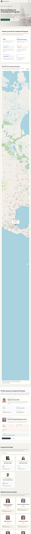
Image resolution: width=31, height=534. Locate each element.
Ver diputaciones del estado (6, 438)
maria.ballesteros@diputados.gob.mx (9, 435)
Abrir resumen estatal (20, 412)
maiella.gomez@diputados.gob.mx (6, 511)
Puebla (5, 6)
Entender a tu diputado (23, 19)
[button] (15, 225)
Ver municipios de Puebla (5, 19)
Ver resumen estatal (14, 19)
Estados (2, 6)
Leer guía (13, 438)
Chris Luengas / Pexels (28, 22)
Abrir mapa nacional (27, 69)
